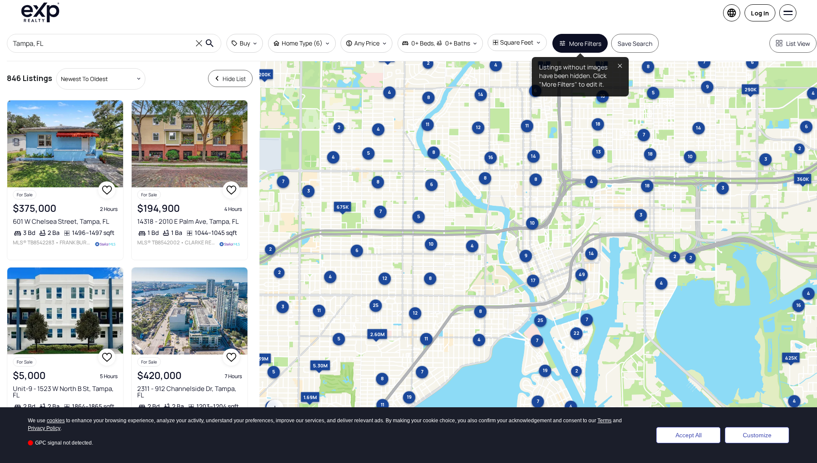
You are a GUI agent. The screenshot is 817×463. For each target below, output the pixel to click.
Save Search (635, 43)
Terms (604, 421)
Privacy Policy (44, 428)
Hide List (234, 79)
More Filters (585, 43)
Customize (757, 435)
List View (798, 43)
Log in (760, 13)
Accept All (688, 435)
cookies (56, 421)
